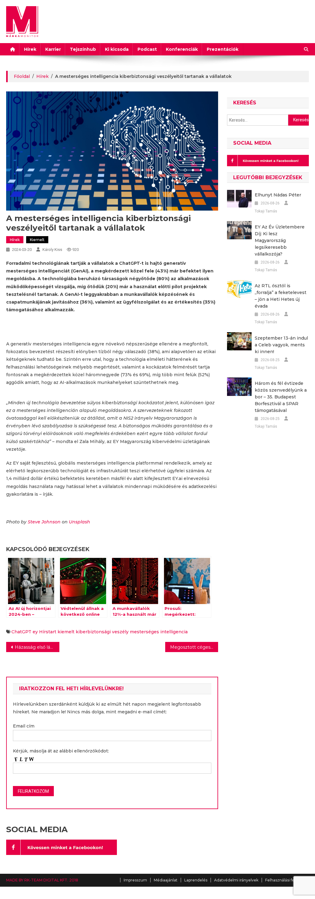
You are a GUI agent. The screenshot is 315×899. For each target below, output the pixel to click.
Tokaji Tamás (266, 211)
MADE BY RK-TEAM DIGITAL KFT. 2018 (42, 880)
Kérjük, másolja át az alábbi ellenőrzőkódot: (61, 751)
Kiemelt (37, 239)
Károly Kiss (52, 249)
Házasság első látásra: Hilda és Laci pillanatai (37, 647)
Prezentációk (222, 49)
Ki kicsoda (117, 49)
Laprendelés (195, 880)
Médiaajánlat (165, 880)
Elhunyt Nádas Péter (278, 195)
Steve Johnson (44, 522)
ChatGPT (21, 632)
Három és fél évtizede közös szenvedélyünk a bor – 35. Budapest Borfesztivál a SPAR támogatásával (281, 397)
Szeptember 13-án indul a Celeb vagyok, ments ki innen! (281, 344)
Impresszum (135, 880)
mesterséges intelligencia (159, 632)
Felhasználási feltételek (287, 880)
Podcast (147, 49)
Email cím (23, 726)
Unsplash (79, 522)
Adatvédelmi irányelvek (236, 880)
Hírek (30, 49)
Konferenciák (182, 49)
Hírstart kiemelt (56, 632)
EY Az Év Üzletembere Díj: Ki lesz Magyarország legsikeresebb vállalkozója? (280, 240)
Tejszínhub (83, 49)
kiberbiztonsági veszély (102, 632)
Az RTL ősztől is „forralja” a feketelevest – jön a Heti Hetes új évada (280, 296)
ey (35, 632)
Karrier (53, 49)
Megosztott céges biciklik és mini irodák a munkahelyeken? (194, 647)
